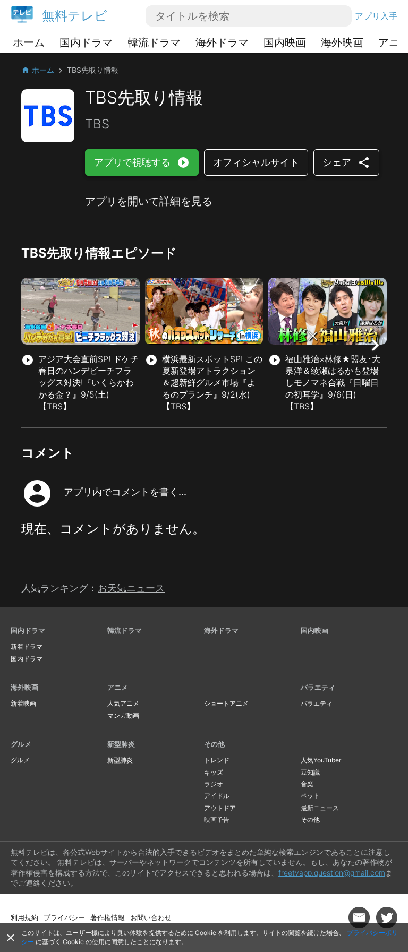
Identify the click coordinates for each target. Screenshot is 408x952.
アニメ (117, 687)
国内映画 (285, 42)
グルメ (21, 744)
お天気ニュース (131, 588)
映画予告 (217, 820)
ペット (310, 796)
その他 (214, 744)
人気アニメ (123, 703)
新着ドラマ (26, 646)
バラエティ (318, 687)
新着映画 (23, 703)
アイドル (217, 796)
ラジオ (213, 784)
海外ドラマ (222, 42)
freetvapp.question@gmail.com (331, 872)
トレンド (217, 760)
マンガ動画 (123, 715)
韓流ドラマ (154, 42)
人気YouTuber (321, 760)
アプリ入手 (376, 16)
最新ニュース (320, 808)
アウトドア (220, 808)
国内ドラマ (86, 42)
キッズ (213, 772)
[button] (375, 345)
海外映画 (342, 42)
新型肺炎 (121, 744)
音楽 (307, 784)
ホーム (29, 42)
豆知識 (310, 772)
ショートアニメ (226, 703)
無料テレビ (74, 15)
